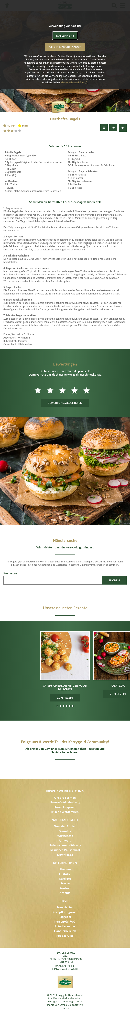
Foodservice (64, 936)
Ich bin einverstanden (65, 46)
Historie (65, 874)
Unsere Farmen (65, 798)
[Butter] (65, 103)
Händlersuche (65, 926)
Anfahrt (65, 893)
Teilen (113, 127)
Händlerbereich (65, 931)
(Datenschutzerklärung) (74, 82)
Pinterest (74, 768)
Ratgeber (65, 917)
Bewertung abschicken (65, 402)
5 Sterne (20, 130)
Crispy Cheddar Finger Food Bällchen (57, 706)
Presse (65, 883)
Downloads (65, 855)
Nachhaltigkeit (65, 820)
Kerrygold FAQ (64, 921)
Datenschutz (66, 952)
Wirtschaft (65, 836)
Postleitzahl (11, 573)
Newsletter (65, 907)
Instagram (47, 768)
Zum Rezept (65, 697)
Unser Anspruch (65, 807)
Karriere (65, 879)
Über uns (65, 869)
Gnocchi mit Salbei (63, 706)
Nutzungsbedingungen (66, 959)
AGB (65, 955)
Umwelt (65, 840)
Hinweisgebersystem (66, 968)
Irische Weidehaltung (65, 791)
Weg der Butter (65, 826)
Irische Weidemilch (65, 812)
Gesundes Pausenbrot (65, 850)
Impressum (66, 962)
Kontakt (65, 888)
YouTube (65, 768)
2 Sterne (9, 130)
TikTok (83, 768)
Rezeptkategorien (65, 912)
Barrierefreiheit (66, 965)
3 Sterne (12, 130)
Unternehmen (65, 863)
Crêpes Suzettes (73, 706)
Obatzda (60, 706)
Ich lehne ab (65, 35)
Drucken (104, 127)
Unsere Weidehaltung (65, 802)
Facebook (56, 768)
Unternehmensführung (65, 845)
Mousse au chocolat (67, 706)
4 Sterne (16, 130)
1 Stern (5, 130)
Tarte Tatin (70, 706)
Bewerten (123, 128)
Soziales (65, 831)
